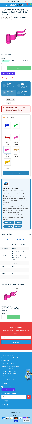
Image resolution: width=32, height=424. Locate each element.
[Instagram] (2, 387)
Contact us (18, 226)
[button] (2, 1)
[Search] (6, 5)
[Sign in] (23, 5)
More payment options (8, 78)
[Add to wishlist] (17, 288)
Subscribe (16, 342)
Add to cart (19, 68)
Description (6, 234)
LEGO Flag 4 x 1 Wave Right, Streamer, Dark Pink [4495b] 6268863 (10, 309)
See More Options (16, 173)
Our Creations (8, 226)
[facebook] (10, 386)
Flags (8, 103)
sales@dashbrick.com (11, 379)
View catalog (2, 5)
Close (16, 401)
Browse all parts (9, 222)
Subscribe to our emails (8, 393)
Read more (24, 1)
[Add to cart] (13, 317)
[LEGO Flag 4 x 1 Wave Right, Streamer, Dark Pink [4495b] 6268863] (10, 296)
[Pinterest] (6, 387)
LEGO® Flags (10, 99)
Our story (18, 222)
